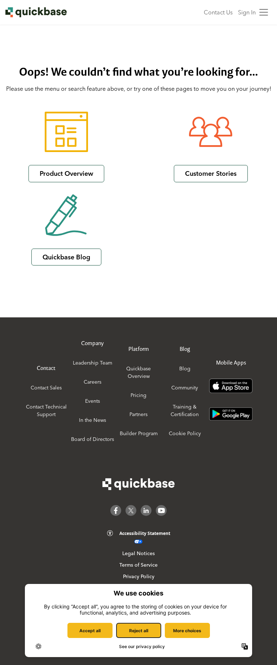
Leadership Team (92, 363)
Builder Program (139, 433)
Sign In (247, 12)
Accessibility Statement (144, 533)
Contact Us (218, 12)
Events (92, 401)
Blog (184, 368)
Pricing (138, 395)
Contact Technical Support (46, 410)
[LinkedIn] (146, 510)
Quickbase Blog (66, 257)
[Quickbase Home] (138, 484)
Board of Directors (92, 439)
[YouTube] (161, 510)
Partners (138, 414)
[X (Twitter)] (131, 510)
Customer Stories (211, 173)
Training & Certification (185, 410)
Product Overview (66, 173)
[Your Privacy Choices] (138, 542)
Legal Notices (138, 553)
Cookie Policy (185, 433)
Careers (92, 382)
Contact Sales (46, 387)
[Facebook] (115, 510)
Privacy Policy (138, 576)
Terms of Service (138, 565)
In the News (92, 420)
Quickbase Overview (138, 372)
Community (184, 387)
